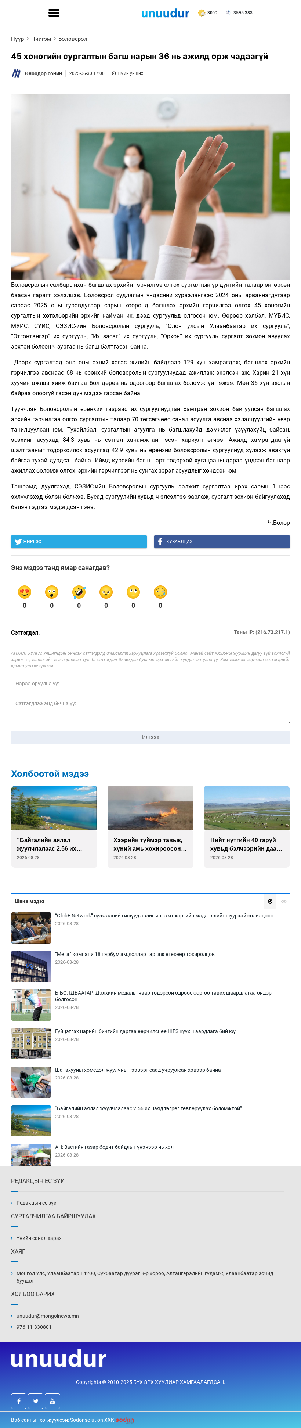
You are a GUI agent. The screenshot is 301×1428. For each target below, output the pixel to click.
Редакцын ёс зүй (37, 1203)
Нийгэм (41, 39)
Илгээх (150, 737)
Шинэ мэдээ (29, 901)
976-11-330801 (34, 1327)
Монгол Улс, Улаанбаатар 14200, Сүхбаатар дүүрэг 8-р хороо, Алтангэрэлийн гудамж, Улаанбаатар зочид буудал (145, 1277)
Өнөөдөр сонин (43, 73)
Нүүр (17, 39)
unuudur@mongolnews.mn (48, 1316)
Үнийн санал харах (39, 1238)
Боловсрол (72, 39)
